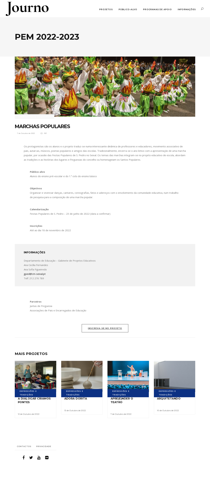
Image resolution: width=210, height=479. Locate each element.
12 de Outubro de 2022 (28, 414)
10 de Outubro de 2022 (168, 410)
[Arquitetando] (174, 376)
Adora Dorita (75, 398)
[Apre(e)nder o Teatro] (128, 376)
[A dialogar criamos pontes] (35, 376)
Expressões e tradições (34, 117)
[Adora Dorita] (82, 376)
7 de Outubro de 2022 (26, 133)
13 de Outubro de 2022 (75, 410)
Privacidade (43, 446)
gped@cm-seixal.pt (35, 273)
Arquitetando (169, 398)
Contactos (24, 446)
